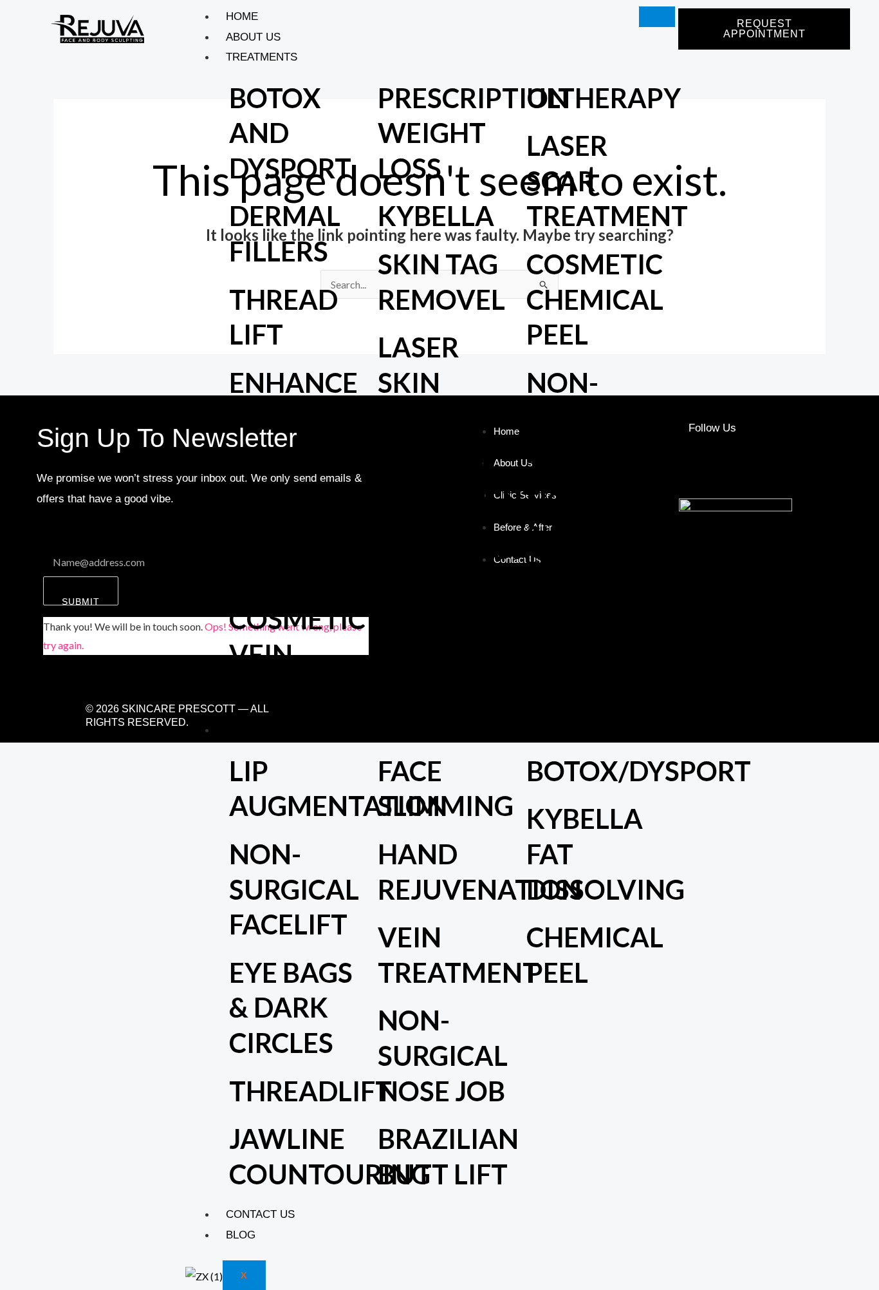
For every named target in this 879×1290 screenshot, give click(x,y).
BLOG (240, 1235)
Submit (81, 600)
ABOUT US (253, 37)
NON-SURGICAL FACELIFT (294, 889)
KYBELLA (436, 216)
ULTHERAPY (603, 98)
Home (242, 16)
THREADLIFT (310, 1091)
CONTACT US (260, 1214)
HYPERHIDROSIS (483, 549)
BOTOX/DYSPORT (638, 771)
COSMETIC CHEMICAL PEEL (594, 299)
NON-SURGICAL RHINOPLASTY (619, 417)
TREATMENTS (261, 57)
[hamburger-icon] (657, 16)
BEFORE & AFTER (271, 730)
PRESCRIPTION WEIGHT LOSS (473, 133)
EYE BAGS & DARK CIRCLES (291, 1007)
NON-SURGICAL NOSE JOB (443, 1055)
